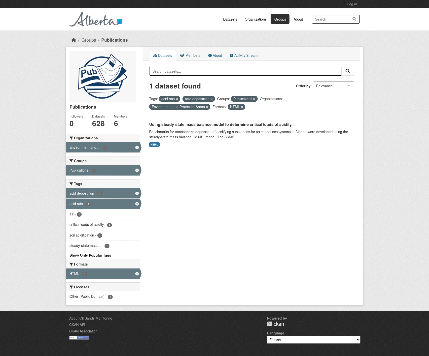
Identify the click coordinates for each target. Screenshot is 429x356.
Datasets (230, 19)
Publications (114, 40)
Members (192, 55)
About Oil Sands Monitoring (90, 318)
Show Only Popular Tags (90, 255)
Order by (303, 85)
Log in (352, 3)
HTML (154, 144)
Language (275, 332)
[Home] (73, 40)
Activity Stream (245, 55)
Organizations (256, 19)
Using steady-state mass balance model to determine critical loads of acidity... (221, 124)
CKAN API (77, 324)
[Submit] (354, 19)
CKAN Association (83, 330)
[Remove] (177, 99)
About (298, 19)
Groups (280, 19)
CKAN (275, 323)
